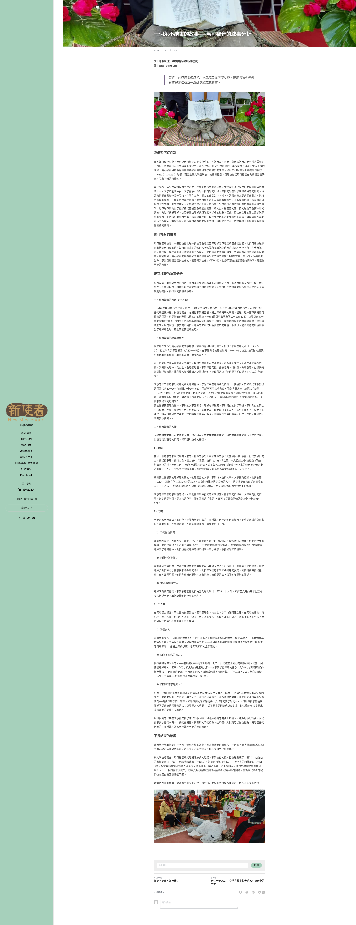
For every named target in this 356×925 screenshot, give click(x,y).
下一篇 (214, 878)
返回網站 (160, 892)
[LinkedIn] (253, 892)
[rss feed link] (263, 892)
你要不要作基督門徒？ (166, 880)
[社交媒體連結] (19, 518)
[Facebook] (240, 892)
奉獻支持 (26, 508)
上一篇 (159, 878)
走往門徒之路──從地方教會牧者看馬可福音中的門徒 (237, 882)
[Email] (259, 892)
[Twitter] (246, 892)
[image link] (27, 412)
